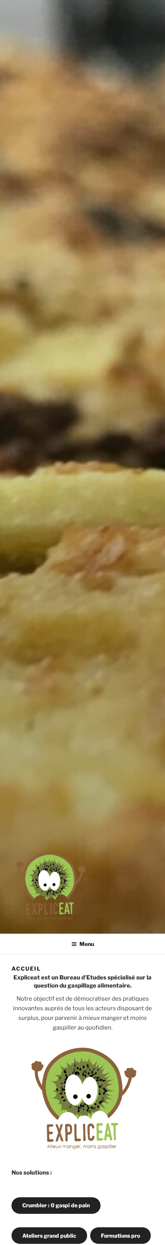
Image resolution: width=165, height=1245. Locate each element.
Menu (86, 944)
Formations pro (120, 1235)
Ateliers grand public (49, 1235)
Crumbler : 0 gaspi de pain (56, 1205)
